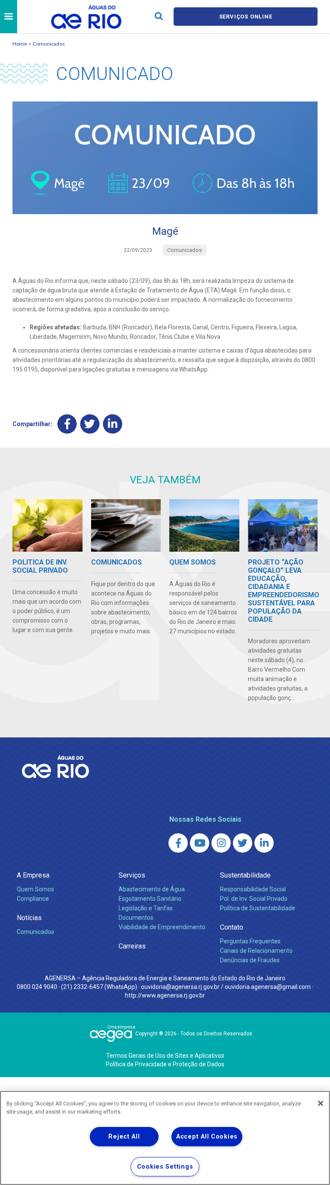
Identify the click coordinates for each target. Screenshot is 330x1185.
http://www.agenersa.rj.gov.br (165, 995)
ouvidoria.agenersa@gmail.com (268, 986)
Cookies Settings (165, 1166)
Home (19, 43)
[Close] (320, 1103)
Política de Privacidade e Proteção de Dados (165, 1064)
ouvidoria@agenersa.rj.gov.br (180, 986)
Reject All (124, 1136)
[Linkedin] (112, 424)
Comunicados (49, 43)
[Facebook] (67, 424)
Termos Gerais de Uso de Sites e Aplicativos (165, 1055)
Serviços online (245, 16)
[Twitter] (90, 424)
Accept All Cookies (207, 1136)
